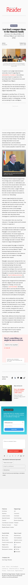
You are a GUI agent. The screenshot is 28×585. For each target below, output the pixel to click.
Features (4, 509)
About (8, 566)
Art (15, 511)
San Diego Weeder (7, 560)
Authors (4, 513)
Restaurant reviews (7, 549)
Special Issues (6, 518)
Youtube (17, 551)
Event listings (17, 518)
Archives (4, 511)
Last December (13, 286)
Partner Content (6, 525)
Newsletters (17, 535)
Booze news (5, 540)
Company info (6, 557)
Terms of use (10, 570)
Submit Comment (14, 451)
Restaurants (5, 547)
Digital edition (19, 570)
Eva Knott (4, 44)
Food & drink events (7, 542)
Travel (15, 525)
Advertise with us (14, 568)
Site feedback (18, 538)
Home (3, 566)
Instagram (18, 547)
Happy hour (5, 544)
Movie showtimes (18, 520)
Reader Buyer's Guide (8, 527)
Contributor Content (7, 522)
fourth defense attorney (15, 275)
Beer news (5, 538)
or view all (7, 348)
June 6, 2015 (23, 44)
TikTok (17, 549)
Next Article (17, 386)
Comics (4, 520)
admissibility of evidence (9, 75)
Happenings (17, 509)
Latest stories (6, 516)
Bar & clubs (5, 535)
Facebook (18, 542)
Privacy (4, 570)
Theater (16, 522)
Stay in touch (17, 533)
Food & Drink (5, 533)
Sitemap (22, 568)
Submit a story (18, 540)
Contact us (5, 568)
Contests (16, 516)
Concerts (16, 513)
